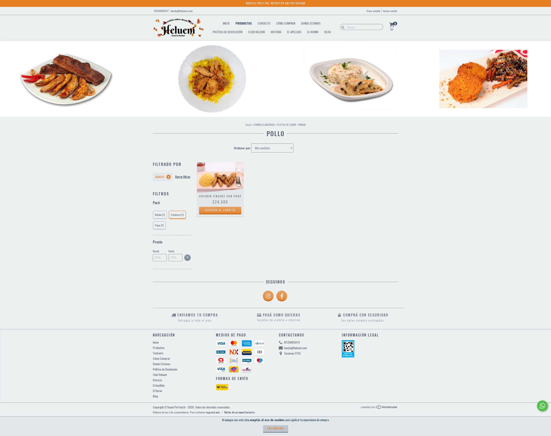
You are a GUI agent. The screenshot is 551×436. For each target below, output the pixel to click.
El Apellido (294, 32)
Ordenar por (242, 148)
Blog (327, 32)
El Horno (313, 32)
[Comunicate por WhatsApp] (542, 405)
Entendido (275, 428)
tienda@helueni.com (182, 11)
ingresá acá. (213, 412)
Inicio (226, 23)
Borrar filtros (182, 176)
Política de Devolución (227, 32)
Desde (156, 251)
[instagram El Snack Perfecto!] (268, 296)
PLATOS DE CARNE (286, 124)
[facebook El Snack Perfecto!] (281, 296)
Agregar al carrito (220, 210)
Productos (243, 23)
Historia (276, 32)
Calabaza (159, 177)
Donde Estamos (310, 23)
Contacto (264, 23)
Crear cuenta (373, 11)
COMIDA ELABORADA (264, 124)
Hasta (171, 251)
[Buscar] (342, 26)
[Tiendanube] (379, 408)
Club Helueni (256, 32)
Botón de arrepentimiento (239, 412)
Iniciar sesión (390, 11)
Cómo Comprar (285, 23)
